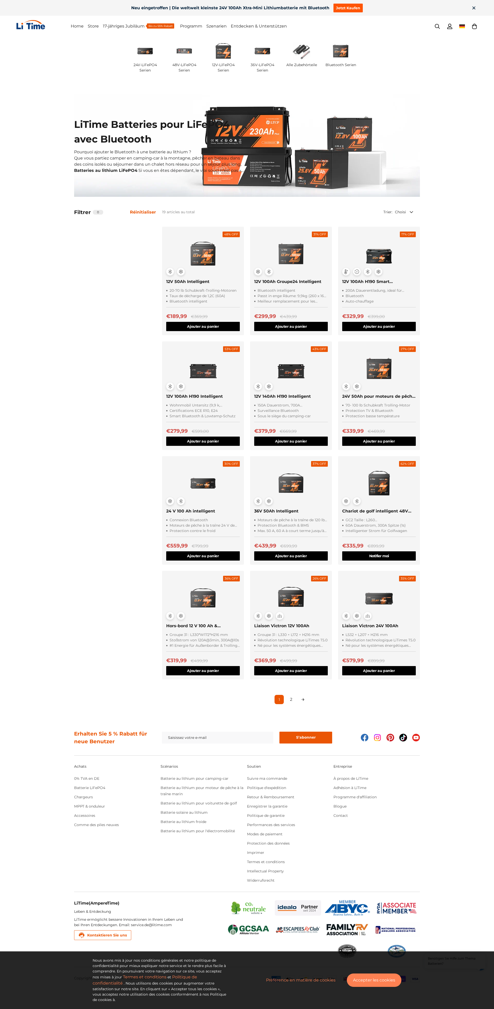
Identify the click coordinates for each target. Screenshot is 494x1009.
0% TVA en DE (86, 778)
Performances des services (271, 824)
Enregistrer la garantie (267, 806)
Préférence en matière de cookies (301, 980)
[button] (474, 26)
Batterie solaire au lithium (184, 812)
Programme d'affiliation (355, 797)
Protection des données (268, 843)
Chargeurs (83, 797)
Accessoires (84, 815)
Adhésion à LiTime (349, 787)
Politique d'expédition (266, 787)
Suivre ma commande (267, 778)
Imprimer (255, 852)
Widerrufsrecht (261, 880)
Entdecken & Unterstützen (259, 26)
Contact (340, 815)
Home (77, 26)
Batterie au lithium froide (183, 821)
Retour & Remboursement (270, 797)
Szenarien (216, 26)
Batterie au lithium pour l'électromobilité (198, 831)
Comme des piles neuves (96, 824)
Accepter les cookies (374, 980)
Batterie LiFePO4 (89, 787)
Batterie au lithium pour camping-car (194, 778)
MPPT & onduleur (89, 806)
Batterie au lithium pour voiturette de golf (199, 803)
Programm (191, 26)
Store (93, 26)
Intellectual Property (265, 871)
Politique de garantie (266, 815)
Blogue (340, 806)
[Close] (474, 8)
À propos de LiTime (350, 778)
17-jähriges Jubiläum (124, 26)
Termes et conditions (266, 862)
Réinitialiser (143, 212)
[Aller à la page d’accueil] (43, 24)
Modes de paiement (265, 834)
